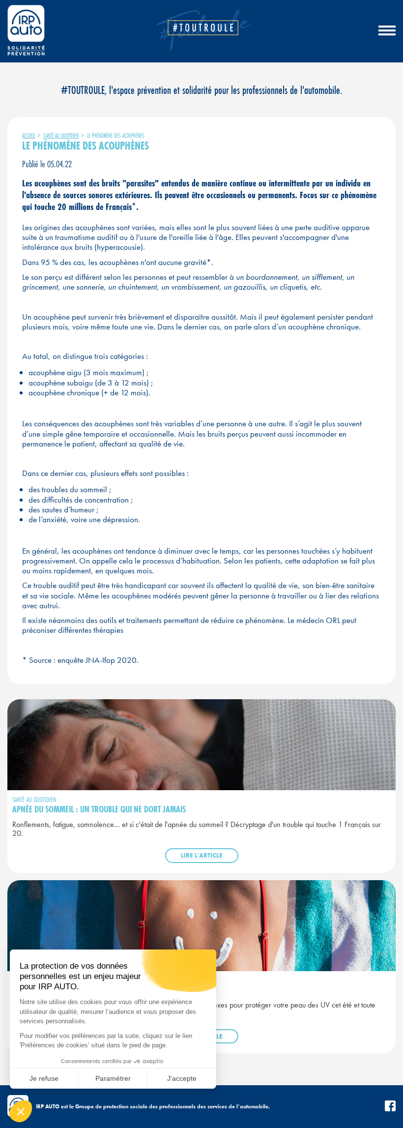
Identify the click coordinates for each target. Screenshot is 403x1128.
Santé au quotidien (61, 135)
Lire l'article (202, 855)
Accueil (28, 135)
